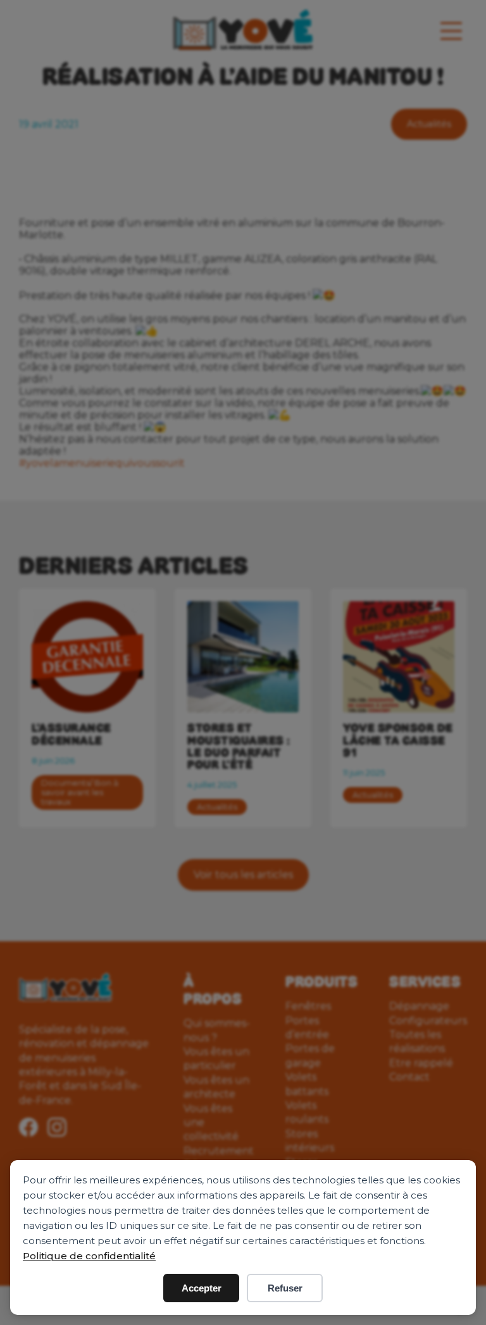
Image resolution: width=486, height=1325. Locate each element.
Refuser (285, 1288)
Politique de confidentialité (89, 1256)
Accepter (201, 1288)
